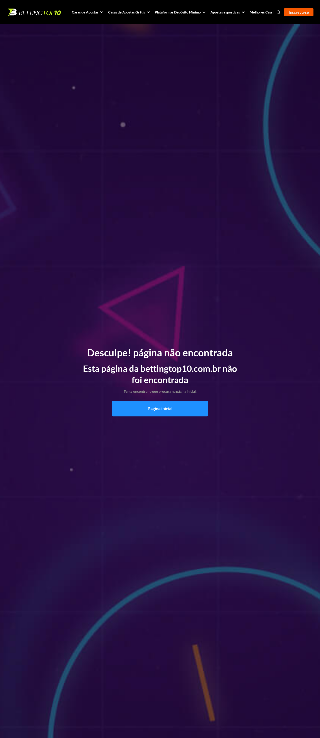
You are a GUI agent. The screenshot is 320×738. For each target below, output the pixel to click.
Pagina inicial (160, 408)
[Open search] (278, 12)
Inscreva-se (299, 12)
